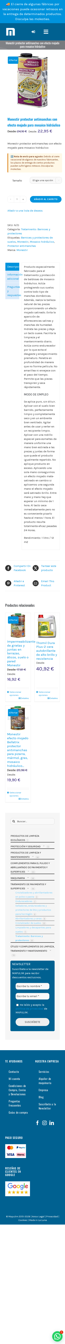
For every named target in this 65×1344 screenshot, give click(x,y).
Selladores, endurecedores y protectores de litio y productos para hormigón (33, 910)
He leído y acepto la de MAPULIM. (31, 1008)
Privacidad (52, 1216)
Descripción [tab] (13, 266)
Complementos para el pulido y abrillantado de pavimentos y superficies (30, 867)
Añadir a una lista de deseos (25, 210)
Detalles (25, 698)
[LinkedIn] (51, 1123)
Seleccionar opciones (14, 693)
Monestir (22, 241)
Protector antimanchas (21, 246)
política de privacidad (29, 1008)
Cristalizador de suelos (28, 923)
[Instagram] (44, 1123)
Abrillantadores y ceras (28, 918)
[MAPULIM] (10, 28)
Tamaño (17, 180)
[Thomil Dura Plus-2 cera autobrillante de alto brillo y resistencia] (47, 626)
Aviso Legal (38, 1216)
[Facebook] (37, 1123)
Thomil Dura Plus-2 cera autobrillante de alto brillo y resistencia (46, 651)
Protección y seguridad (26, 846)
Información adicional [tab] (13, 276)
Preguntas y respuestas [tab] (13, 291)
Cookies (22, 1220)
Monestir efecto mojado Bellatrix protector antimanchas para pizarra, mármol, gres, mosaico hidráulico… (17, 750)
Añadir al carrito (46, 199)
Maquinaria (18, 878)
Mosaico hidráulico (42, 241)
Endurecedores (23, 901)
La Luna (42, 1220)
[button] (57, 1336)
